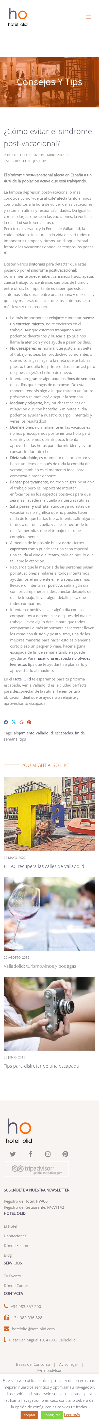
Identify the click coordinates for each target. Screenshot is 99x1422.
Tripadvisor (52, 1370)
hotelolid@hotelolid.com (33, 1328)
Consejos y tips (35, 161)
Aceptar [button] (29, 1415)
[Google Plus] (21, 722)
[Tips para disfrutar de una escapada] (49, 1013)
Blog (8, 1255)
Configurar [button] (52, 1415)
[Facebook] (6, 722)
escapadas (64, 732)
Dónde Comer (16, 1285)
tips (23, 739)
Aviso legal (68, 1364)
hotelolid (18, 155)
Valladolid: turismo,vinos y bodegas (40, 966)
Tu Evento (12, 1275)
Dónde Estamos (17, 1245)
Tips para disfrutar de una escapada (41, 1066)
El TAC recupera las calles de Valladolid (44, 866)
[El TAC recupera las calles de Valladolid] (49, 813)
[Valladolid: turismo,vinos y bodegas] (49, 913)
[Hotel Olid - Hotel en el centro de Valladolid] (49, 17)
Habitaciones (15, 1235)
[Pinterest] (29, 722)
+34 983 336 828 (27, 1317)
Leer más (72, 1414)
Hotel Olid (22, 678)
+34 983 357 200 (26, 1306)
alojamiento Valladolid (33, 732)
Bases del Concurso (33, 1364)
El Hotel (10, 1226)
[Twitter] (14, 722)
